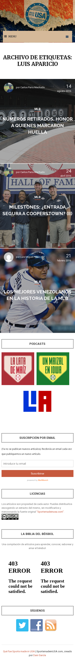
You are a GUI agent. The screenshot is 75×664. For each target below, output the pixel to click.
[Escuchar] (18, 368)
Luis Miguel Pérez (30, 256)
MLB (37, 109)
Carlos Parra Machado (32, 87)
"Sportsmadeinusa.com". (50, 511)
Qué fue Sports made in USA (19, 651)
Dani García (39, 655)
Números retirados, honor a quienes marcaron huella (37, 125)
